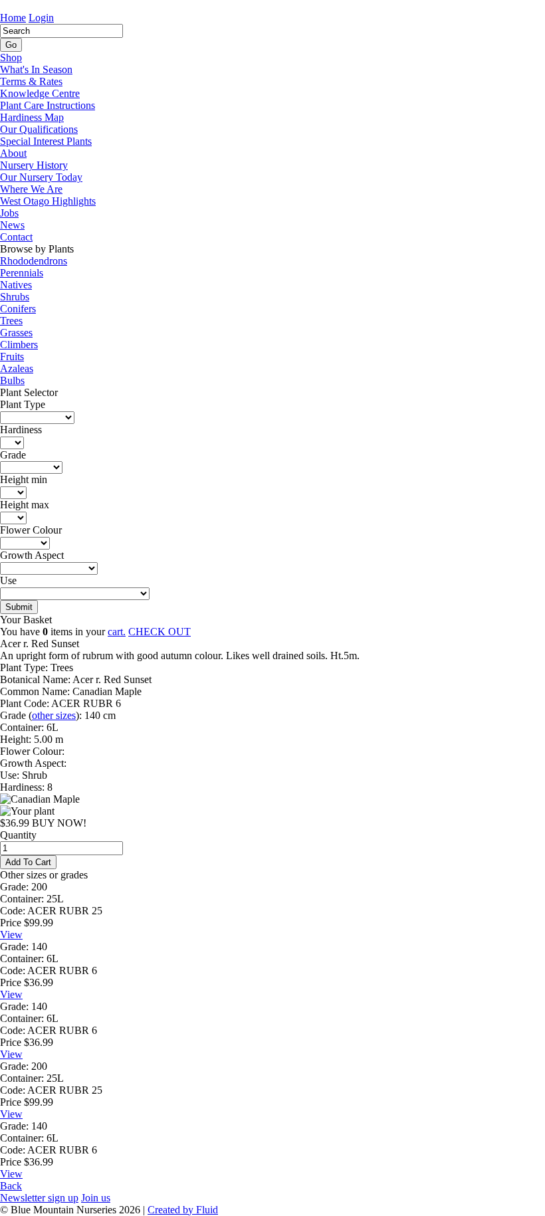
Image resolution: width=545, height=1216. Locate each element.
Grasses (16, 332)
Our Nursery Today (41, 177)
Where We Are (31, 189)
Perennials (21, 272)
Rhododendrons (33, 260)
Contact (16, 237)
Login (41, 17)
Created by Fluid (183, 1209)
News (12, 225)
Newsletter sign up (39, 1197)
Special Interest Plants (46, 141)
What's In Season (36, 69)
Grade (13, 454)
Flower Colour (31, 530)
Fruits (12, 356)
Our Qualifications (39, 129)
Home (13, 17)
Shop (11, 57)
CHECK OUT (159, 631)
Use (8, 580)
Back (11, 1185)
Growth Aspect (32, 555)
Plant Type (22, 404)
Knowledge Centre (40, 93)
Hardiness (21, 429)
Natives (16, 284)
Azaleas (16, 368)
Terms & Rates (31, 81)
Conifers (18, 308)
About (13, 153)
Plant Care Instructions (47, 105)
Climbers (19, 344)
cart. (117, 631)
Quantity (18, 835)
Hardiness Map (32, 117)
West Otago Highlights (48, 201)
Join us (95, 1197)
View (11, 934)
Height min (23, 479)
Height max (24, 504)
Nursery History (34, 165)
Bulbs (12, 380)
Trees (11, 320)
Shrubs (14, 296)
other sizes (54, 715)
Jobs (9, 213)
